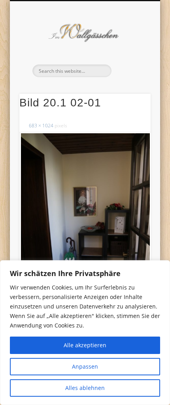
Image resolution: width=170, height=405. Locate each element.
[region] (85, 332)
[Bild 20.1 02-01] (85, 230)
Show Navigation (131, 70)
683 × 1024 (41, 125)
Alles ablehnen (85, 388)
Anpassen (85, 366)
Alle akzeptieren (85, 345)
